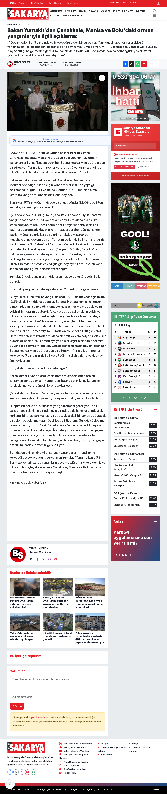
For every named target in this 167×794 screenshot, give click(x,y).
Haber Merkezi (40, 552)
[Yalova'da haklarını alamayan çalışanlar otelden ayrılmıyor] (25, 621)
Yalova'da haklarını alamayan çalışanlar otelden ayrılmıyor (22, 636)
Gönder (17, 706)
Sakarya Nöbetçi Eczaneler (78, 743)
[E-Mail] (31, 559)
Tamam (155, 789)
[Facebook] (37, 559)
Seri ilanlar (106, 754)
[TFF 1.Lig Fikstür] (155, 409)
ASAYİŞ (93, 11)
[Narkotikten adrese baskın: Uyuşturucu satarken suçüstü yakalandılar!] (25, 586)
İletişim (104, 743)
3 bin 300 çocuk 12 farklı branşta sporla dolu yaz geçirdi (57, 636)
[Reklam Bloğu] (135, 96)
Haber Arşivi (70, 773)
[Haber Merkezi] (18, 554)
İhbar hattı (72, 3)
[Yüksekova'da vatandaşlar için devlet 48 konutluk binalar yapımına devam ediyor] (90, 621)
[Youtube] (55, 559)
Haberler (12, 24)
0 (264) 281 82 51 (125, 167)
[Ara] (155, 11)
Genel (25, 24)
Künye (135, 743)
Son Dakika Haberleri (75, 769)
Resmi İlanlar (55, 3)
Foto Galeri (19, 3)
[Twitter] (43, 559)
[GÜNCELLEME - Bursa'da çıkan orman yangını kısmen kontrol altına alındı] (90, 586)
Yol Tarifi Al (145, 167)
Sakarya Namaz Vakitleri (76, 751)
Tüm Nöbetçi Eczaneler (137, 176)
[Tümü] (155, 521)
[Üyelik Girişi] (157, 3)
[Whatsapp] (33, 772)
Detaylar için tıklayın (135, 397)
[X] (16, 772)
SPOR (82, 11)
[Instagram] (49, 559)
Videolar (38, 3)
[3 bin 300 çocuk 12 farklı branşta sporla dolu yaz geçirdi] (58, 621)
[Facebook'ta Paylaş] (125, 64)
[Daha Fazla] (144, 64)
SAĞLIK (55, 15)
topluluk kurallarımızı (40, 717)
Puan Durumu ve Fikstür (76, 762)
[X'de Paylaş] (131, 64)
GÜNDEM (56, 11)
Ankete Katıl (123, 555)
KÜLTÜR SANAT (123, 11)
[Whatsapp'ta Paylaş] (137, 64)
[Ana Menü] (154, 16)
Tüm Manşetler (72, 765)
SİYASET (70, 11)
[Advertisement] (68, 513)
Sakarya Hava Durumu (75, 747)
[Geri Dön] (10, 784)
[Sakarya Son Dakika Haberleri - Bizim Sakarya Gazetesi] (28, 13)
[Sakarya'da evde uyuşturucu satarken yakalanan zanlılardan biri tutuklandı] (58, 586)
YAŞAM (105, 11)
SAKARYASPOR (72, 15)
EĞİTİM (140, 11)
